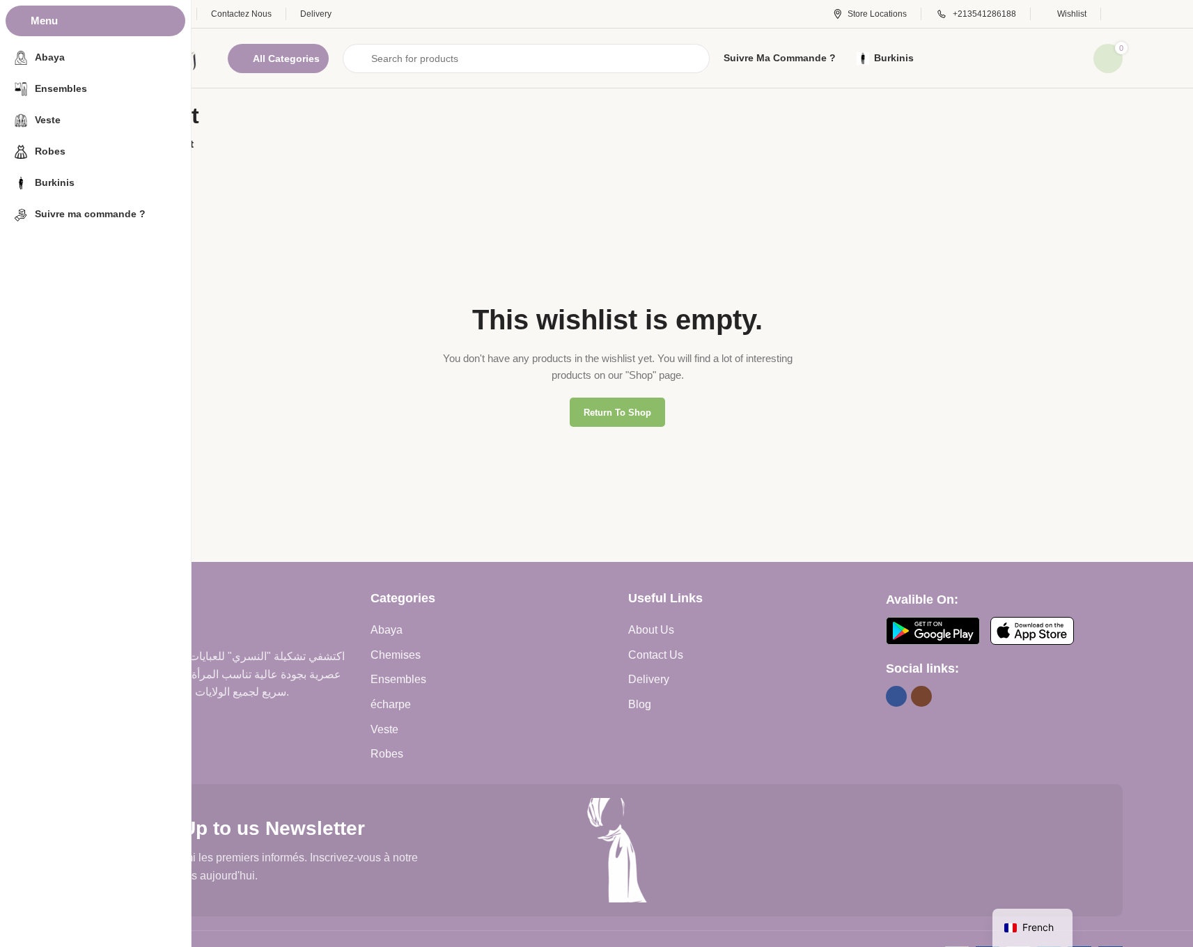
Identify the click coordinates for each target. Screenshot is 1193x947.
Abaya (387, 630)
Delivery (648, 679)
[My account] (1119, 14)
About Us (651, 630)
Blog (639, 704)
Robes (387, 754)
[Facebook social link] (896, 696)
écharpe (391, 704)
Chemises (396, 655)
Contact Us (655, 655)
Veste (384, 729)
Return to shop (617, 412)
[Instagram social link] (921, 696)
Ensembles (398, 679)
